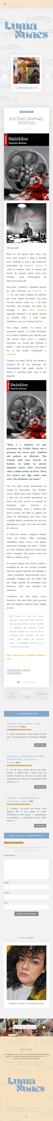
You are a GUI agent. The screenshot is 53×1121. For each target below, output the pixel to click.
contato (45, 1056)
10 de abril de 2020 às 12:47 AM (19, 765)
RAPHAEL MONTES (14, 673)
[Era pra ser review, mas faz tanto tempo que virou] (9, 1027)
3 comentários (28, 682)
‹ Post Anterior (11, 695)
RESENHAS (26, 112)
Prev (5, 76)
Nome (7, 883)
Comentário (10, 855)
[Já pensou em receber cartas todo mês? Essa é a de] (44, 1027)
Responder (40, 745)
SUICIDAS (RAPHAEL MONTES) (26, 120)
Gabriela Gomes (29, 1108)
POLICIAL (26, 670)
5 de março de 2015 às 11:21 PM (19, 729)
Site (5, 903)
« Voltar (26, 697)
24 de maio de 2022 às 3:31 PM (18, 804)
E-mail (7, 893)
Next (48, 76)
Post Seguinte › (41, 695)
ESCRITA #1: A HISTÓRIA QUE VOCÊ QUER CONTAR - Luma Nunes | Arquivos (25, 759)
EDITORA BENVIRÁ (14, 670)
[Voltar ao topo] (27, 1116)
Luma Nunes (15, 1062)
